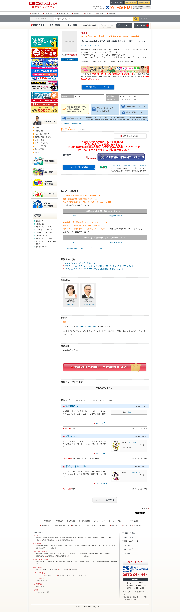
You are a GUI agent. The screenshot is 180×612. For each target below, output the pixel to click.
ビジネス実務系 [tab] (40, 146)
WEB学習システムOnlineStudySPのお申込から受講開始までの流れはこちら (94, 269)
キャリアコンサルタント (74, 556)
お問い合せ (88, 13)
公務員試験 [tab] (39, 131)
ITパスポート (39, 575)
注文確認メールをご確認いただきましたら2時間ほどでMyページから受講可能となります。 (100, 266)
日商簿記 (52, 553)
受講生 (130, 412)
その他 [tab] (37, 152)
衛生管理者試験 (40, 556)
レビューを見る (102, 423)
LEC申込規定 (134, 521)
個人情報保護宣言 (84, 521)
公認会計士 (39, 553)
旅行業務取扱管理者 (41, 580)
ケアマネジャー (63, 569)
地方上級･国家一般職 (56, 545)
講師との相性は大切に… (78, 466)
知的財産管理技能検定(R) (48, 540)
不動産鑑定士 (50, 561)
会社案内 (100, 13)
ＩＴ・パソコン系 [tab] (41, 143)
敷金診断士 (114, 561)
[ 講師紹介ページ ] (71, 304)
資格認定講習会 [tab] (40, 149)
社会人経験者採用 (40, 548)
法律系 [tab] (37, 128)
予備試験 (80, 537)
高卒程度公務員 (110, 545)
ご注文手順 (39, 221)
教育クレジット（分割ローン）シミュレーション (128, 166)
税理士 (46, 553)
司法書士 (103, 537)
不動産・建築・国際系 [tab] (43, 137)
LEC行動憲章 (47, 521)
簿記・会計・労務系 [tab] (42, 134)
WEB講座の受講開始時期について (75, 123)
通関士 (37, 564)
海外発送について (41, 247)
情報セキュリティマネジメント (66, 575)
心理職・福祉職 (85, 545)
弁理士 (37, 540)
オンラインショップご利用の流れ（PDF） (81, 263)
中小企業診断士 (82, 553)
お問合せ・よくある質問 (44, 233)
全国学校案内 (112, 13)
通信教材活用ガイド (60, 525)
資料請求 (76, 13)
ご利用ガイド (35, 13)
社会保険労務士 (93, 553)
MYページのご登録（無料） (87, 327)
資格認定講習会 (40, 586)
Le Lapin (132, 442)
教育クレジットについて (44, 227)
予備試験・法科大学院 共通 (68, 537)
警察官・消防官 (69, 545)
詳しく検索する (145, 19)
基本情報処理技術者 (50, 575)
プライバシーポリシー (101, 521)
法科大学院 (88, 537)
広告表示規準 (71, 521)
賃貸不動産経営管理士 (103, 561)
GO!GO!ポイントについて (44, 230)
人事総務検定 (50, 556)
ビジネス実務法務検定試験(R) (66, 540)
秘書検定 (86, 556)
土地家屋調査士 (60, 561)
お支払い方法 (40, 224)
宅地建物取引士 (40, 561)
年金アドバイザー (105, 553)
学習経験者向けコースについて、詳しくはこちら (84, 248)
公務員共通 (101, 545)
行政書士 (110, 537)
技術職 (77, 545)
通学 (74, 216)
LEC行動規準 (59, 521)
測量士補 (69, 561)
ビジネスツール (82, 575)
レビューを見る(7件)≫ (90, 45)
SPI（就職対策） (52, 548)
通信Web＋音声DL (116, 216)
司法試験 (95, 537)
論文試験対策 (72, 406)
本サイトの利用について (119, 521)
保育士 (37, 569)
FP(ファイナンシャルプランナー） (66, 553)
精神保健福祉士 (74, 569)
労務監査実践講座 (61, 556)
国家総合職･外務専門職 (42, 545)
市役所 (94, 545)
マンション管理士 (79, 561)
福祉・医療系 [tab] (39, 140)
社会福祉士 (45, 569)
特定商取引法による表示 (44, 238)
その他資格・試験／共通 (42, 592)
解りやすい (71, 436)
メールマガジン (63, 13)
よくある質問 (49, 13)
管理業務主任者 (90, 561)
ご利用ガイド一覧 (41, 236)
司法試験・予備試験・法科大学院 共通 (47, 537)
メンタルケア (53, 569)
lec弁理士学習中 (134, 472)
